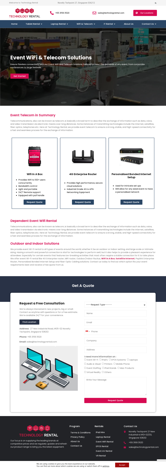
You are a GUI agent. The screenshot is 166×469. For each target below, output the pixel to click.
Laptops (133, 359)
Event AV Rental (104, 451)
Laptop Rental (103, 437)
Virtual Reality (94, 372)
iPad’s (105, 359)
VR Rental (101, 455)
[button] (155, 3)
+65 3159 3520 (34, 336)
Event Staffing (94, 368)
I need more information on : (100, 357)
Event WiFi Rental (104, 441)
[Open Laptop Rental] (67, 24)
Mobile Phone (123, 363)
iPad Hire (100, 432)
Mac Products (127, 368)
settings (105, 466)
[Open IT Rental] (114, 24)
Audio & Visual (94, 363)
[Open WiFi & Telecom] (94, 24)
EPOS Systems (118, 359)
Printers (108, 363)
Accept (122, 465)
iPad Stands (110, 368)
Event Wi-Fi (92, 359)
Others (107, 372)
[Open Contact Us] (155, 24)
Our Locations (146, 13)
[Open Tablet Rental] (41, 24)
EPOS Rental (102, 446)
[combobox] (87, 331)
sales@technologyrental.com (41, 341)
